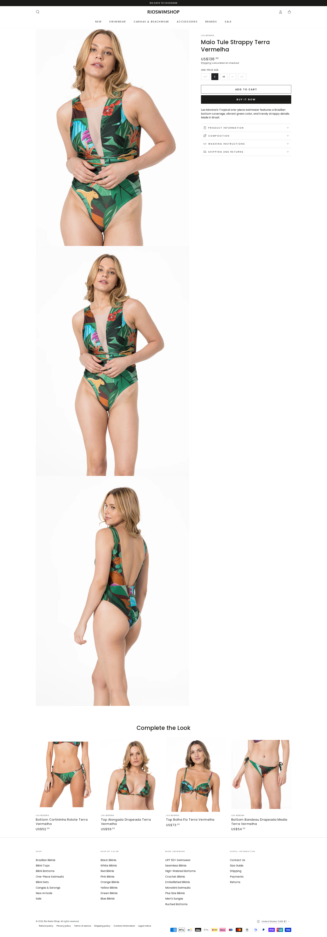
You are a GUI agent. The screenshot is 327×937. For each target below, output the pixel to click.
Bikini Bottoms (45, 871)
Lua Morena (207, 35)
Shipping (206, 62)
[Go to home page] (163, 11)
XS (207, 77)
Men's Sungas (174, 899)
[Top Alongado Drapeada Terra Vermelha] (131, 774)
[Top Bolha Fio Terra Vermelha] (196, 774)
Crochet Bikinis (175, 877)
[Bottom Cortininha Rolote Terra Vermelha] (66, 774)
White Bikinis (108, 866)
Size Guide (236, 866)
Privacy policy (64, 926)
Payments (237, 877)
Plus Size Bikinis (175, 893)
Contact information (124, 926)
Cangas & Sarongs (48, 888)
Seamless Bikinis (175, 866)
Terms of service (82, 926)
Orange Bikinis (109, 882)
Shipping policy (102, 926)
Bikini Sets (42, 882)
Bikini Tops (43, 866)
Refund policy (46, 926)
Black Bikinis (108, 860)
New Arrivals (44, 893)
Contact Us (237, 860)
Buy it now (246, 99)
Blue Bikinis (107, 899)
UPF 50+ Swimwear (178, 860)
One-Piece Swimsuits (50, 877)
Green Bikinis (109, 893)
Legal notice (144, 926)
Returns (235, 882)
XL (243, 77)
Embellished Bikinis (177, 882)
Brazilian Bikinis (45, 860)
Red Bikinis (107, 871)
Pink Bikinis (107, 877)
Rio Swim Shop (52, 921)
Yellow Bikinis (109, 888)
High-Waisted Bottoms (180, 871)
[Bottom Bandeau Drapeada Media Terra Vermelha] (261, 774)
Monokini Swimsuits (178, 888)
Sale (38, 899)
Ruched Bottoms (176, 904)
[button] (37, 12)
